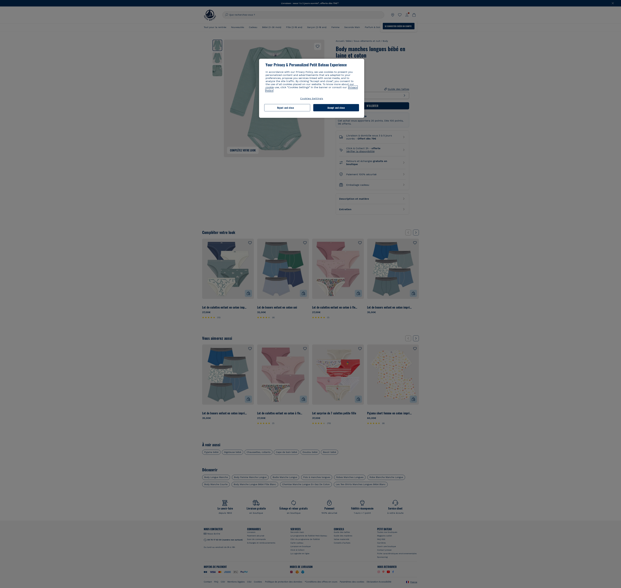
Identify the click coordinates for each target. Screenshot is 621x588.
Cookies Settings (311, 98)
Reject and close (285, 107)
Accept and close (336, 107)
